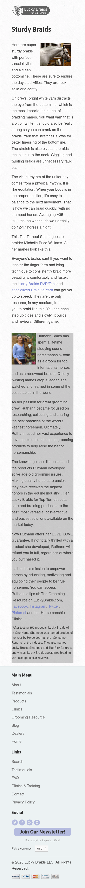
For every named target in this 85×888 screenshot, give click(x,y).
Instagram (38, 606)
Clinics (17, 709)
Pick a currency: (23, 848)
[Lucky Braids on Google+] (30, 822)
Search (17, 761)
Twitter (53, 606)
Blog (15, 725)
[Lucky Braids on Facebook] (22, 822)
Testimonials (22, 692)
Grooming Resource (28, 717)
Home (16, 741)
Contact (18, 793)
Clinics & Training (26, 785)
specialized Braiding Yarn (32, 289)
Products (19, 700)
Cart (69, 9)
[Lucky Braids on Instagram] (37, 822)
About (16, 684)
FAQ (15, 777)
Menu (61, 9)
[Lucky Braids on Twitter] (15, 822)
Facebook (20, 606)
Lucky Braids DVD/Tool (36, 283)
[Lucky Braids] (32, 11)
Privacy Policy (23, 801)
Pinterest (19, 612)
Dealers (18, 733)
